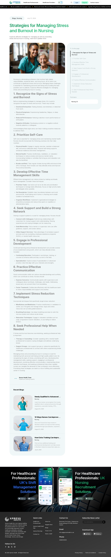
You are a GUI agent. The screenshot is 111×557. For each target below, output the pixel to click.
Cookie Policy (102, 552)
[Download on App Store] (22, 498)
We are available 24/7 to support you (10, 6)
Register (84, 2)
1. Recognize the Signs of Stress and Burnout (84, 54)
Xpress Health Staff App (38, 527)
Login (76, 2)
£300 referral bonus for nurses (66, 6)
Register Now (48, 524)
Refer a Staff (48, 533)
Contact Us (36, 534)
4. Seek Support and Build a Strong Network (83, 69)
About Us (47, 521)
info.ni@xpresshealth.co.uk (66, 532)
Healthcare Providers (49, 2)
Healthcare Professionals (30, 2)
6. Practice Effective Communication (83, 80)
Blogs (46, 527)
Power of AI (48, 530)
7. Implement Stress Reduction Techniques (82, 85)
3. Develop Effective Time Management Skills (80, 63)
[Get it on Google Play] (31, 498)
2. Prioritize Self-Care (79, 58)
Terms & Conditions (90, 552)
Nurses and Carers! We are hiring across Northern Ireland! (39, 6)
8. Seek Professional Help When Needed (82, 91)
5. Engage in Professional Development (80, 75)
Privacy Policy (79, 552)
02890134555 (63, 540)
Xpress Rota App (37, 531)
